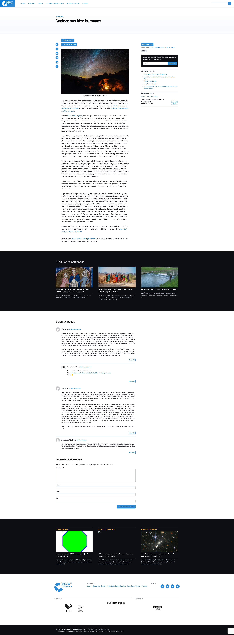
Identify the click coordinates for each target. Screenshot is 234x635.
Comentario (60, 468)
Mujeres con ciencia (106, 529)
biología (144, 50)
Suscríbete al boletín (133, 586)
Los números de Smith (150, 81)
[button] (57, 44)
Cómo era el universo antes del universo (155, 74)
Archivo (89, 586)
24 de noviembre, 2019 (75, 329)
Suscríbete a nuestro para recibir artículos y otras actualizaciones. (160, 58)
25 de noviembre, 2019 (75, 388)
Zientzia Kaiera (62, 529)
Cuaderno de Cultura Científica (69, 631)
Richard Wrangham (75, 116)
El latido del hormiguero (150, 84)
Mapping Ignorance (149, 529)
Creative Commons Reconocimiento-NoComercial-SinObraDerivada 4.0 (106, 631)
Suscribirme (172, 63)
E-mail (58, 491)
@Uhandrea (91, 239)
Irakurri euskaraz (68, 40)
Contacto (144, 586)
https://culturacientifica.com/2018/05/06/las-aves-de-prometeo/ (91, 373)
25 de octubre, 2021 (82, 440)
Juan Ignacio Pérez (79, 239)
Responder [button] (132, 360)
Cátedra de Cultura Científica (117, 586)
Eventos (103, 586)
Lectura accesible (69, 45)
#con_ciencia (59, 16)
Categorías (96, 586)
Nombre (58, 485)
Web (57, 498)
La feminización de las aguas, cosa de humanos (159, 289)
